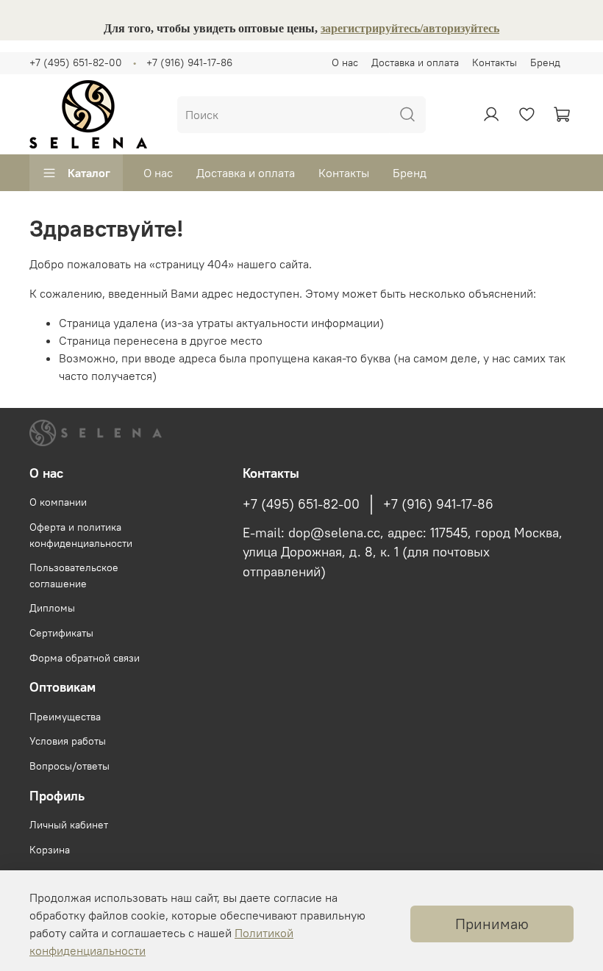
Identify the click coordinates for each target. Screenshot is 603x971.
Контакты (494, 62)
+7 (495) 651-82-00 (75, 62)
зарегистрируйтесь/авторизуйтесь (410, 28)
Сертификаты (61, 632)
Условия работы (67, 741)
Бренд (545, 62)
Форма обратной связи (84, 657)
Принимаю (492, 923)
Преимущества (65, 716)
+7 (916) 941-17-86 (189, 62)
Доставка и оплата (415, 62)
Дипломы (52, 608)
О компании (58, 502)
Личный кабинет (68, 824)
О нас (345, 62)
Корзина (49, 849)
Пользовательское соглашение (73, 575)
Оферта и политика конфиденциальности (80, 535)
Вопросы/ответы (69, 766)
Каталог (89, 172)
